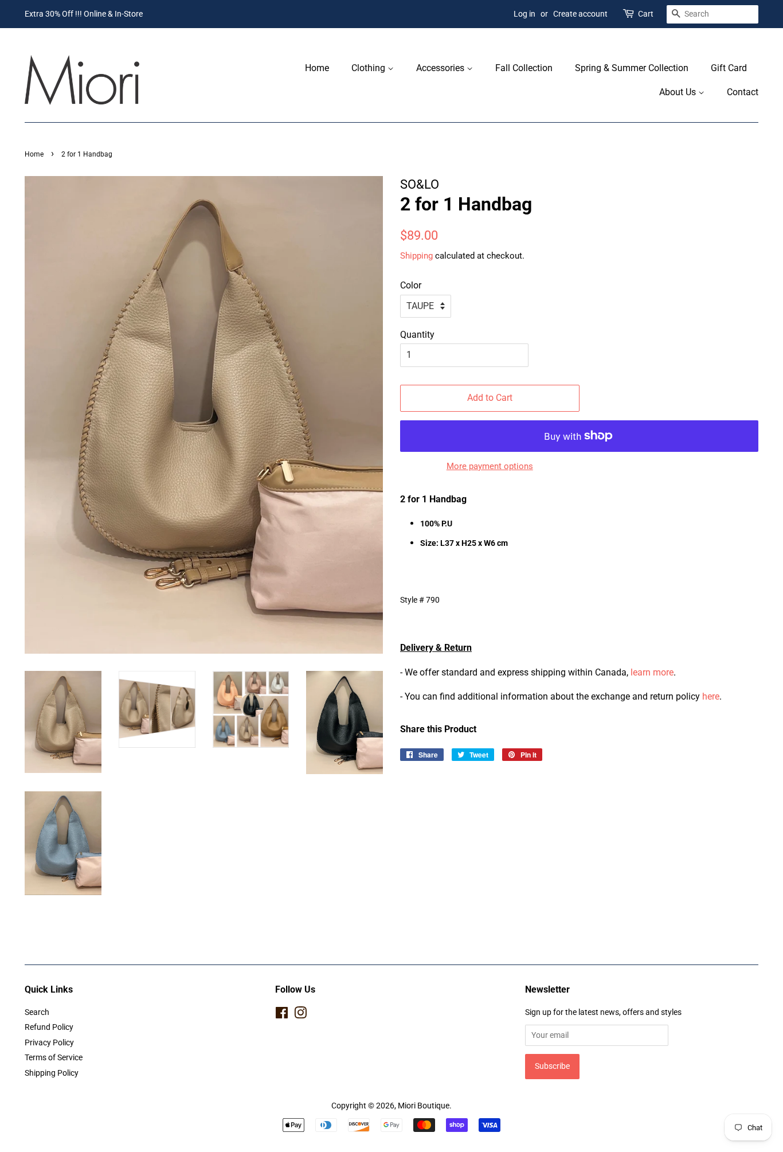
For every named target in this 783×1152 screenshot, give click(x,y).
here (710, 696)
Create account (580, 13)
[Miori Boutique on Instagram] (300, 1015)
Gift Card (729, 68)
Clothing (369, 68)
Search (37, 1012)
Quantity (417, 334)
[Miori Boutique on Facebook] (281, 1015)
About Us (678, 92)
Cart (645, 13)
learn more (652, 672)
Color (410, 285)
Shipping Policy (52, 1072)
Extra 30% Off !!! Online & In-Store (84, 13)
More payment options (490, 466)
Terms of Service (54, 1057)
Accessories (441, 68)
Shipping (416, 256)
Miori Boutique (423, 1105)
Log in (524, 13)
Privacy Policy (49, 1042)
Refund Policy (49, 1027)
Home (317, 68)
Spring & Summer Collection (631, 68)
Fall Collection (524, 68)
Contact (742, 92)
